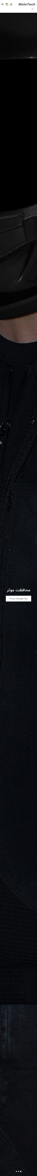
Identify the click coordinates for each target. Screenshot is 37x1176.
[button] (11, 4)
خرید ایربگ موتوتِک (18, 601)
